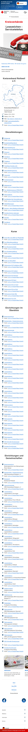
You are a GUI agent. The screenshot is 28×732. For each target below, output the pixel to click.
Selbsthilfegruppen (9, 204)
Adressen (7, 670)
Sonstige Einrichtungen (10, 446)
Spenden (6, 217)
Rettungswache (8, 419)
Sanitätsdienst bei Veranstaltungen (13, 199)
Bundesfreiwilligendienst (10, 143)
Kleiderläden (7, 414)
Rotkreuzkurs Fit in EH (10, 298)
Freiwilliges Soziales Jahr (10, 166)
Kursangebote (8, 256)
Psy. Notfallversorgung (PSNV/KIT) (13, 190)
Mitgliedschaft (7, 185)
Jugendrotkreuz (8, 335)
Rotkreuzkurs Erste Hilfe (10, 294)
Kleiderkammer (8, 409)
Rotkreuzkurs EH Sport (10, 280)
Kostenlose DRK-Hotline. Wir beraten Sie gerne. (14, 63)
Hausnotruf (7, 175)
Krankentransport (8, 180)
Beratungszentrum (9, 316)
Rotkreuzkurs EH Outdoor (11, 271)
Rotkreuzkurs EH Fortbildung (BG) (13, 265)
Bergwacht (7, 325)
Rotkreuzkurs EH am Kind (11, 289)
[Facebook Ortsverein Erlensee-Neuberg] (4, 700)
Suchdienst (7, 222)
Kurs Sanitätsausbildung (10, 251)
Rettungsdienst (8, 194)
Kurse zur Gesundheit (10, 260)
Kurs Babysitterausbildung (11, 242)
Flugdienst (7, 161)
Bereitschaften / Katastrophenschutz (13, 321)
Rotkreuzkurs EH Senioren (11, 275)
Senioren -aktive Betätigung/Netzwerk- (14, 208)
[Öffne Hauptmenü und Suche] (25, 12)
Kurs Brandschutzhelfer (10, 247)
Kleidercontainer (8, 405)
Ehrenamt (6, 152)
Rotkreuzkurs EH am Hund (11, 285)
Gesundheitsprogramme (10, 170)
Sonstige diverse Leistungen (11, 213)
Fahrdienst (7, 157)
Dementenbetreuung (9, 147)
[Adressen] (14, 661)
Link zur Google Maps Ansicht (15, 125)
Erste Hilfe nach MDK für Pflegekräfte (14, 237)
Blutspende (7, 138)
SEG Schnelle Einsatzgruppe (11, 442)
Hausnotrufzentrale (9, 330)
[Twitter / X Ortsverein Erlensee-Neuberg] (24, 700)
